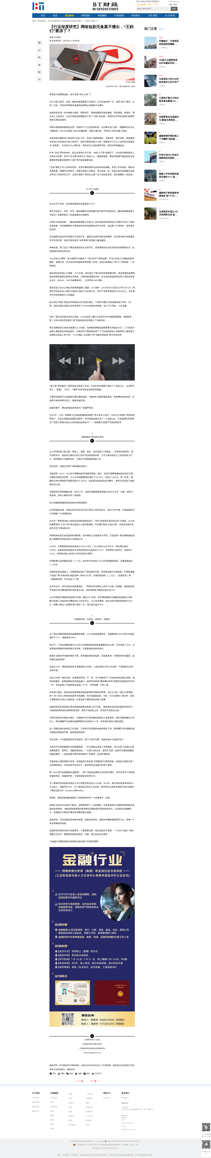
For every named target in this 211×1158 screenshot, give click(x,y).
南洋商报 (53, 1107)
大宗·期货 (152, 15)
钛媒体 (71, 1116)
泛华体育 (89, 1112)
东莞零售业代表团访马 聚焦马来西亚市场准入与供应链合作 (169, 120)
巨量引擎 (89, 1107)
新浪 (52, 1124)
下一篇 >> (94, 1081)
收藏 (39, 65)
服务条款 (35, 1111)
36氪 (52, 1129)
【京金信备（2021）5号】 (147, 4)
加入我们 (106, 1098)
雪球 (70, 1098)
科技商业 (135, 15)
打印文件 (39, 79)
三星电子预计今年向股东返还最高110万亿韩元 (169, 101)
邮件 (39, 72)
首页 (43, 15)
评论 (39, 43)
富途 (70, 1107)
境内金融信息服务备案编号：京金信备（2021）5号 (119, 1145)
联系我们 (124, 1098)
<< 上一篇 (79, 1081)
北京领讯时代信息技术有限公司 (82, 1141)
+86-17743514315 (127, 1123)
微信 (39, 57)
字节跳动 (53, 1098)
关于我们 (35, 1098)
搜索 (174, 9)
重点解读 (69, 15)
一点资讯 (89, 1094)
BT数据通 (119, 15)
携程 (87, 1103)
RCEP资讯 (170, 15)
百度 (52, 1111)
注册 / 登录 (173, 5)
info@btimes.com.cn (128, 1129)
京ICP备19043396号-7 (132, 1141)
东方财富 (72, 1125)
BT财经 (57, 37)
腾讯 (52, 1102)
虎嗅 (70, 1094)
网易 (52, 1120)
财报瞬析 (102, 15)
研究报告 (85, 15)
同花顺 (88, 1120)
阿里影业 (89, 1098)
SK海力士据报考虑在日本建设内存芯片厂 (169, 63)
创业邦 (71, 1103)
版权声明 (35, 1102)
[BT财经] (38, 6)
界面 (70, 1120)
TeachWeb (89, 1116)
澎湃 (87, 1125)
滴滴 (70, 1112)
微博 (39, 50)
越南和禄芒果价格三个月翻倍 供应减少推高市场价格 (169, 139)
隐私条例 (35, 1107)
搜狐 (52, 1115)
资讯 (55, 15)
